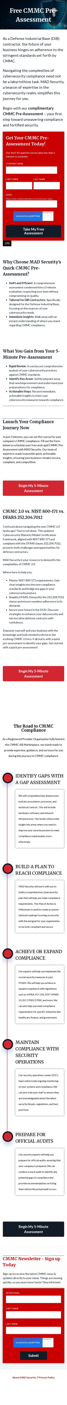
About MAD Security (24, 1377)
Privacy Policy (46, 1377)
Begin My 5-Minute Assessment (33, 488)
